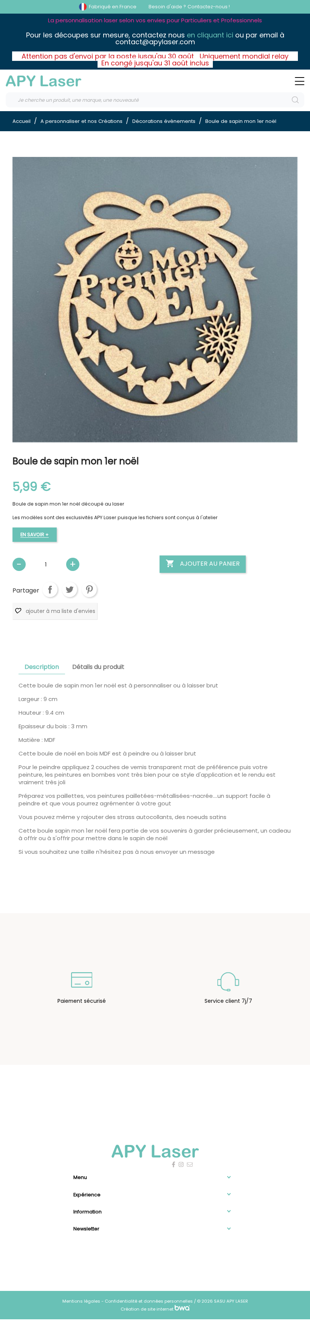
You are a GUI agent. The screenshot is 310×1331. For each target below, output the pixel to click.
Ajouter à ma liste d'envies (59, 611)
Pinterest (89, 589)
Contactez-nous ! (209, 6)
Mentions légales (81, 1301)
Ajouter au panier (203, 563)
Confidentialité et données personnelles (149, 1301)
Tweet (69, 589)
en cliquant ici (210, 35)
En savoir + (34, 534)
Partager (49, 589)
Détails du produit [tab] (98, 666)
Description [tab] (42, 666)
